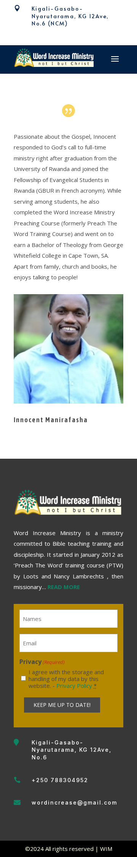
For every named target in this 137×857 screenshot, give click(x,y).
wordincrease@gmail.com (74, 802)
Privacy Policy (74, 685)
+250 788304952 (60, 780)
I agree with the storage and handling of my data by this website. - (66, 678)
